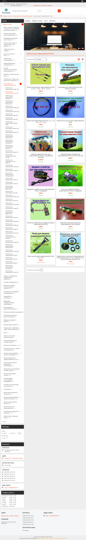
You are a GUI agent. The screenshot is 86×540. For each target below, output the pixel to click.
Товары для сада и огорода (9, 49)
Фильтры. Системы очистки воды (11, 75)
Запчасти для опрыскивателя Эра (10, 118)
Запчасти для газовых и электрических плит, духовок (10, 44)
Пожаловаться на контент (44, 538)
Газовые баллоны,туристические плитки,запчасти (10, 69)
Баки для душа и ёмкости (11, 324)
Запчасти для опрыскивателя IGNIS (11, 224)
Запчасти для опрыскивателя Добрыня (9, 212)
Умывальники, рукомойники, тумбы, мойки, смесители (11, 328)
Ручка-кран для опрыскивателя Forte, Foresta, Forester (70, 88)
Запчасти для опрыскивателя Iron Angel (10, 161)
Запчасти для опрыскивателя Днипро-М (11, 123)
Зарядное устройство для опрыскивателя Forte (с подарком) (40, 190)
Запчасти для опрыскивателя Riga (10, 262)
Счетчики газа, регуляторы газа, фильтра (11, 385)
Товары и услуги (7, 16)
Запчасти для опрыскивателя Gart (10, 192)
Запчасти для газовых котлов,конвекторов (10, 34)
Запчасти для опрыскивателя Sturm (10, 271)
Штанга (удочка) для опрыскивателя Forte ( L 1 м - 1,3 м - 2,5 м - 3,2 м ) (41, 88)
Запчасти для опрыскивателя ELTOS (11, 250)
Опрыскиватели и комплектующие (22, 16)
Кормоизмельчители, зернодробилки (9, 64)
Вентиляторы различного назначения (11, 393)
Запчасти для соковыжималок (8, 59)
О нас (46, 21)
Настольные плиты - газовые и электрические (12, 349)
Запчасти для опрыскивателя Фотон (11, 232)
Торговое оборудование (10, 282)
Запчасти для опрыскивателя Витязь (11, 127)
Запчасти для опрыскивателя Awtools (9, 147)
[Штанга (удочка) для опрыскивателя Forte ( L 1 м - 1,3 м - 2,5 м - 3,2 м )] (40, 73)
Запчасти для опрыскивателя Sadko (11, 88)
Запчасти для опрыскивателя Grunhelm (9, 141)
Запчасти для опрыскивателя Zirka (10, 216)
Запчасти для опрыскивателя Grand (10, 207)
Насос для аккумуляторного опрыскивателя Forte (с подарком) (70, 190)
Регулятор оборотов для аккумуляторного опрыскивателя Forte (41, 223)
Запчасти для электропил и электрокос (11, 412)
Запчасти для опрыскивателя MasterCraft (9, 246)
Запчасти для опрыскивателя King (10, 254)
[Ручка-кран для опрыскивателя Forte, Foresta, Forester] (70, 73)
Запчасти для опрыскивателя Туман (11, 241)
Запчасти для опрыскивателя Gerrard (11, 203)
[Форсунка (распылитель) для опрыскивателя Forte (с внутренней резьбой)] (40, 140)
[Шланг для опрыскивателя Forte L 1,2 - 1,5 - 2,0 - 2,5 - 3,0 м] (40, 107)
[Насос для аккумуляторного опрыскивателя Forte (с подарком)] (70, 175)
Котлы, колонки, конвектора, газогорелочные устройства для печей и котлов (11, 29)
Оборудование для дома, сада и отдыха (11, 39)
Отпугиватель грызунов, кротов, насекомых (10, 316)
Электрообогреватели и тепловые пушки (10, 341)
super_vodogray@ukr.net (11, 487)
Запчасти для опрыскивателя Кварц (11, 107)
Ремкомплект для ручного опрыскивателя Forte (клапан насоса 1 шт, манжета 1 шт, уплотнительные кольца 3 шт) (70, 258)
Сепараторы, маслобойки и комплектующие (11, 292)
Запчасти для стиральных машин (11, 416)
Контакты (52, 21)
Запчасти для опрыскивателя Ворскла (9, 187)
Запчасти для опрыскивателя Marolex (9, 102)
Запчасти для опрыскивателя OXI (10, 258)
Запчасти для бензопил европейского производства (10, 364)
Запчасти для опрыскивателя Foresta (11, 110)
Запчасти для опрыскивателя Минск (11, 131)
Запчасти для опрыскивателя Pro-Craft (10, 237)
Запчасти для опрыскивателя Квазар (11, 220)
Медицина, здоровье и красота (10, 320)
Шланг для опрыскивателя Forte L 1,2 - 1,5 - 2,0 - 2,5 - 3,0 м (41, 121)
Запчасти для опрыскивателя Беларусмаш (9, 174)
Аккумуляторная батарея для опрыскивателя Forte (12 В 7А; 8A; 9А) (70, 155)
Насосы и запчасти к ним (9, 54)
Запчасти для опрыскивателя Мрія (10, 114)
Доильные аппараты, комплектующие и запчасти (9, 287)
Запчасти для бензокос (10, 345)
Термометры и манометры (8, 297)
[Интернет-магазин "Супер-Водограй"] (6, 10)
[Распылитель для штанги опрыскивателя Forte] (70, 107)
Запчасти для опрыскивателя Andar (10, 170)
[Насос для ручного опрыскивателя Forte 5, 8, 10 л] (40, 242)
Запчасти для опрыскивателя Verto (10, 183)
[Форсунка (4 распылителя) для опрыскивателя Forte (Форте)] (70, 209)
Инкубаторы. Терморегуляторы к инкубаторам (9, 302)
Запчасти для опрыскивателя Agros (10, 151)
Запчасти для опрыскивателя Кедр (10, 228)
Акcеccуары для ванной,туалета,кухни (10, 308)
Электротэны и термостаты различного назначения (11, 79)
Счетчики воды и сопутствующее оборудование (8, 380)
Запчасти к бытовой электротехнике (9, 336)
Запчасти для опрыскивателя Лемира (9, 97)
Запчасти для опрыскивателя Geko (10, 200)
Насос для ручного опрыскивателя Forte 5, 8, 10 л (41, 257)
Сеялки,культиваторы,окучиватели (13, 312)
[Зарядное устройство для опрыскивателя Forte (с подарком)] (40, 175)
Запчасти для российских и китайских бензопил (11, 398)
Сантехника (7, 389)
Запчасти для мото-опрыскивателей (9, 407)
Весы (5, 332)
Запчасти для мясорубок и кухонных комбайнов (11, 354)
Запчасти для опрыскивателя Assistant (9, 136)
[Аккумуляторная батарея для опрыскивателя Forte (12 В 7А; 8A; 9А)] (70, 140)
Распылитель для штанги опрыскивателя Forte (70, 121)
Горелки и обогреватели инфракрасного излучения (10, 277)
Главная (27, 21)
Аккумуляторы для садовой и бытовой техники (12, 369)
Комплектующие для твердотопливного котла (10, 358)
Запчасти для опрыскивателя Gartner (11, 196)
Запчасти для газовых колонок (10, 374)
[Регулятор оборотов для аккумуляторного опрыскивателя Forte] (40, 209)
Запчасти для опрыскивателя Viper (10, 179)
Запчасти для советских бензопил (10, 402)
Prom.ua (50, 536)
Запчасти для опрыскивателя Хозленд (9, 267)
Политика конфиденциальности (59, 538)
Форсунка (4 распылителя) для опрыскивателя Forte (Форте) (70, 223)
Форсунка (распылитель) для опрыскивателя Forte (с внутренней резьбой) (41, 155)
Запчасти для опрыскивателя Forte (10, 92)
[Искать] (59, 10)
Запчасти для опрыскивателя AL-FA (11, 166)
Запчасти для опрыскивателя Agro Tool (10, 156)
